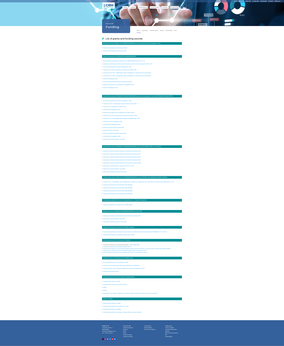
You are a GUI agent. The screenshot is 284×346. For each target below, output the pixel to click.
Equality (162, 30)
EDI (166, 334)
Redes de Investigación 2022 (110, 78)
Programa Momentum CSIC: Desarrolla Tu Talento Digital (117, 204)
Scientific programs (128, 327)
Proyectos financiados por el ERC (111, 281)
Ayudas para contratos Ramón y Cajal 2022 (114, 218)
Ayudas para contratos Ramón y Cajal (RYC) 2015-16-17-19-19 (118, 166)
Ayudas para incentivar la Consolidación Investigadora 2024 (118, 84)
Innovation (165, 7)
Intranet (270, 1)
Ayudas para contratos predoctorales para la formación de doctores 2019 (122, 160)
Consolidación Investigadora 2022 (111, 124)
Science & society (155, 7)
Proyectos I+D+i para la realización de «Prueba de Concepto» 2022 (120, 115)
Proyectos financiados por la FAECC (112, 303)
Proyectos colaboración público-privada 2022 (114, 133)
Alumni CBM (255, 1)
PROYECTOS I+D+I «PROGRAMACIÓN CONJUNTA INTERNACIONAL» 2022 (121, 118)
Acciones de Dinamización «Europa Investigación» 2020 (117, 100)
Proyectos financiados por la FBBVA (112, 309)
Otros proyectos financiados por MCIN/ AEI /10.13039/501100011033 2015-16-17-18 (124, 61)
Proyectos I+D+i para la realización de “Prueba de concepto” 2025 (119, 69)
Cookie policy (147, 326)
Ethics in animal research (171, 333)
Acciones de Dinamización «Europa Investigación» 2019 (117, 67)
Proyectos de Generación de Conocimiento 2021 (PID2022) (117, 184)
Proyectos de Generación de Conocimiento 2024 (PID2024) (117, 193)
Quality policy (168, 326)
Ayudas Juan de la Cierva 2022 (110, 130)
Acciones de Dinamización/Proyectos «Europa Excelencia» (117, 81)
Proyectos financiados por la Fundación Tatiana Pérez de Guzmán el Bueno (122, 312)
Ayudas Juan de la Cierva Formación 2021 (113, 127)
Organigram (263, 1)
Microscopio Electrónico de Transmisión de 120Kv (115, 262)
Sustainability (168, 30)
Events (124, 333)
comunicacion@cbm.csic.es (109, 331)
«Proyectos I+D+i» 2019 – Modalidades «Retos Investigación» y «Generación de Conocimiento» (127, 72)
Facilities (133, 7)
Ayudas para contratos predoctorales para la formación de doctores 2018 (122, 157)
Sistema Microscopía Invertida (110, 271)
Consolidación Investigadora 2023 (111, 136)
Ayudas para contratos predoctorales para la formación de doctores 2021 (122, 215)
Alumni (138, 30)
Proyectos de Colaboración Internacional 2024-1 (115, 48)
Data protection (148, 327)
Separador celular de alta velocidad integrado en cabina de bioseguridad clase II (124, 268)
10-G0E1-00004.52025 (134, 244)
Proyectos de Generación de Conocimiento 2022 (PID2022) (117, 187)
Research (125, 7)
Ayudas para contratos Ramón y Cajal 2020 (114, 168)
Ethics (175, 30)
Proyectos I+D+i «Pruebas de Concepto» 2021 (114, 106)
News (235, 1)
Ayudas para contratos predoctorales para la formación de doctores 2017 (122, 154)
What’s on (241, 1)
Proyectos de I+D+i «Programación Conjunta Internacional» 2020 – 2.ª (121, 103)
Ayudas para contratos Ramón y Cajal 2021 (114, 139)
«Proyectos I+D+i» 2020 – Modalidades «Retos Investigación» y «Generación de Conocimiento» (127, 75)
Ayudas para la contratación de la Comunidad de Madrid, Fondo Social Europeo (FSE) (124, 250)
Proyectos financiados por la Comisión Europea (115, 284)
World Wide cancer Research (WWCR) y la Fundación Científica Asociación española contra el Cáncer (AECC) (130, 293)
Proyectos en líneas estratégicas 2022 (112, 121)
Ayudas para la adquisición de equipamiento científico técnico (119, 112)
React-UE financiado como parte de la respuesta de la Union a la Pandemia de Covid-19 (125, 252)
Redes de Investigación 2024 (110, 87)
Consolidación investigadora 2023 (111, 109)
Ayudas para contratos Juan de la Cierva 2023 (114, 171)
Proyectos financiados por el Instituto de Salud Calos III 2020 (118, 234)
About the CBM (174, 7)
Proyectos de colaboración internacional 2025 (114, 51)
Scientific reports (154, 30)
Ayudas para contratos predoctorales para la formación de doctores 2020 (122, 163)
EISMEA (105, 290)
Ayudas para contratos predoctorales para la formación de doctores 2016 (122, 151)
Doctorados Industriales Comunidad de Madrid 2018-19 (117, 246)
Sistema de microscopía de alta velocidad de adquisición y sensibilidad (121, 265)
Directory (248, 1)
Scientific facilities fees (171, 329)
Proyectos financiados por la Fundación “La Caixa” (116, 306)
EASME (104, 287)
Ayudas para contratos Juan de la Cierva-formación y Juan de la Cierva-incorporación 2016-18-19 (127, 64)
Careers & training (143, 7)
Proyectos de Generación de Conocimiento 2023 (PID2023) (117, 190)
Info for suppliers (169, 327)
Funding (139, 32)
